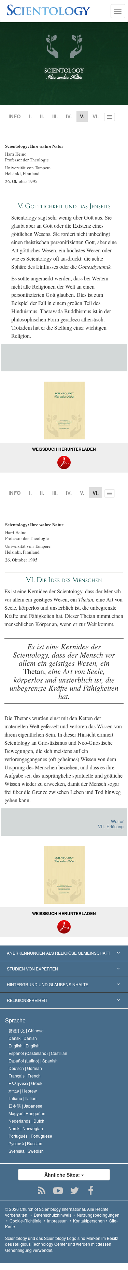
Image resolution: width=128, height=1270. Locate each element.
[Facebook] (91, 1190)
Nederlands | (26, 1121)
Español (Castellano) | (38, 1053)
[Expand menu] (64, 953)
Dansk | (23, 1038)
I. (30, 116)
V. (82, 493)
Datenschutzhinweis (52, 1215)
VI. (96, 116)
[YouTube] (58, 1190)
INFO (15, 116)
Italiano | (23, 1098)
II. (42, 116)
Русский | (25, 1143)
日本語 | (25, 1106)
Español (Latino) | (33, 1060)
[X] (74, 1190)
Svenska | (26, 1151)
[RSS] (41, 1190)
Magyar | (27, 1113)
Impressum (57, 1220)
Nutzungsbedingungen (98, 1215)
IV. (69, 116)
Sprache (15, 1020)
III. (55, 116)
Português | (30, 1136)
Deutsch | (25, 1068)
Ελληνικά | (25, 1083)
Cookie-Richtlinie (26, 1220)
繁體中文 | (26, 1030)
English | (24, 1045)
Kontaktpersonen (89, 1220)
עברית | (23, 1091)
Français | (25, 1076)
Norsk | (26, 1128)
